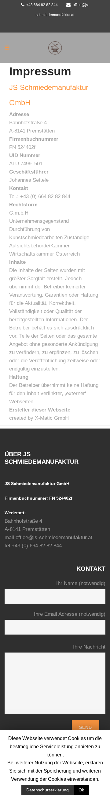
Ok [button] (81, 789)
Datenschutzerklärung (47, 789)
